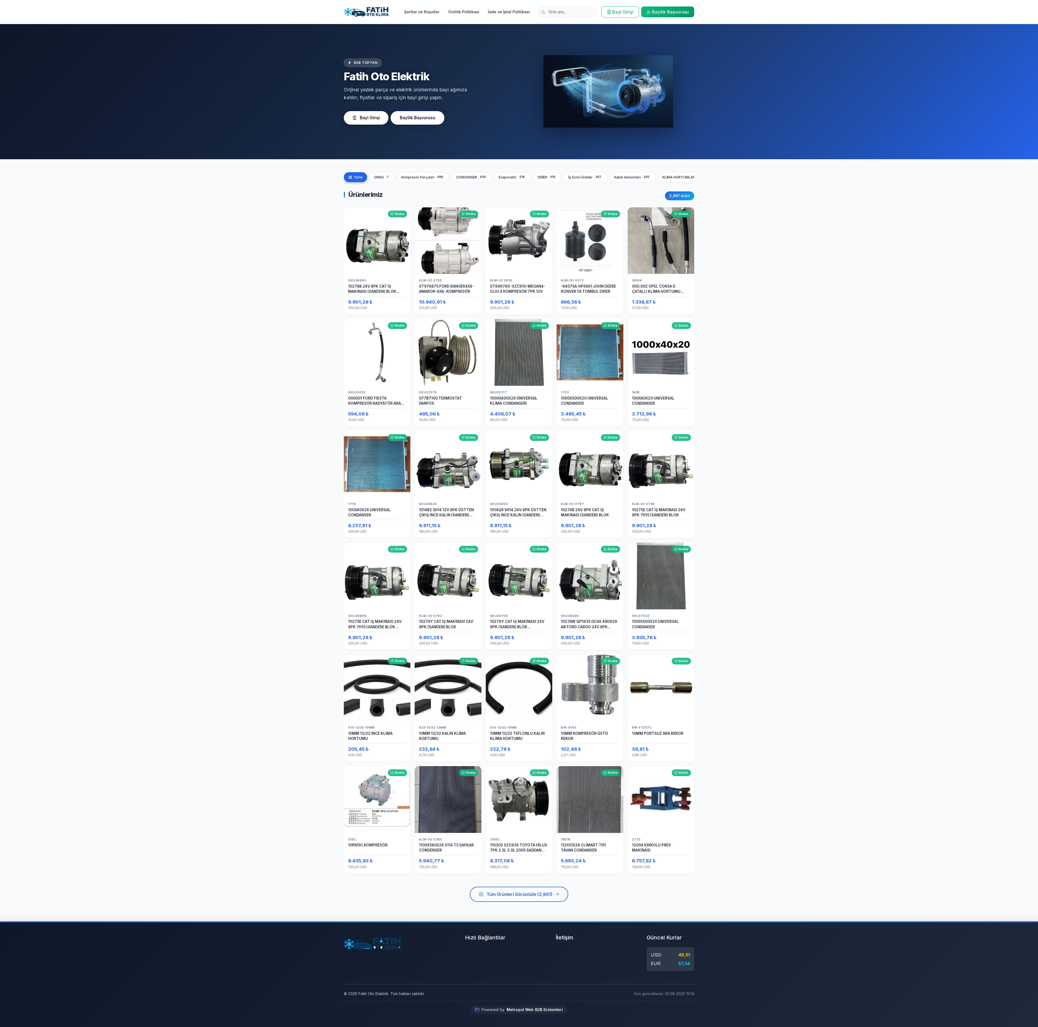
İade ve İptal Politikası (509, 11)
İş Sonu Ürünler (584, 177)
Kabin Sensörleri (632, 177)
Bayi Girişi (622, 12)
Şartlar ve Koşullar (422, 11)
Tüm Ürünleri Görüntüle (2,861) (520, 894)
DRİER (546, 177)
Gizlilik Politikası (463, 11)
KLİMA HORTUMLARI (683, 177)
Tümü (358, 177)
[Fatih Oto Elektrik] (366, 12)
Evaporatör (512, 177)
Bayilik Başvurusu (670, 12)
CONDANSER (471, 177)
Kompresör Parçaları (422, 177)
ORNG (381, 177)
